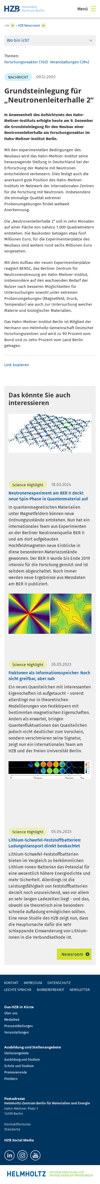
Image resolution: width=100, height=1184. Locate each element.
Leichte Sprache (17, 989)
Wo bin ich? (18, 40)
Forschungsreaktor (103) (26, 62)
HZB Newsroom (29, 25)
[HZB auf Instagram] (22, 1155)
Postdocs (11, 1079)
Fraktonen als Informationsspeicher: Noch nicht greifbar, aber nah (49, 675)
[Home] (24, 9)
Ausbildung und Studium (22, 1059)
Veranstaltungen (16, 1032)
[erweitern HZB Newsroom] (43, 25)
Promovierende (15, 1072)
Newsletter (80, 989)
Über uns (11, 1013)
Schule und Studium (19, 1066)
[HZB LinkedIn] (9, 1155)
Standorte (12, 1129)
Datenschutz (59, 983)
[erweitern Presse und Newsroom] (12, 25)
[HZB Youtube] (35, 1155)
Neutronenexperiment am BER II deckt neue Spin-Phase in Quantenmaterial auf (48, 496)
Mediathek (11, 1020)
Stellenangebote (16, 1053)
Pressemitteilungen (18, 1026)
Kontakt (11, 983)
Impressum (33, 983)
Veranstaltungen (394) (69, 62)
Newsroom (72, 954)
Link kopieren (16, 364)
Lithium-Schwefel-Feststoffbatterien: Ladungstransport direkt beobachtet (45, 843)
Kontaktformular (17, 1124)
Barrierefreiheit (50, 989)
